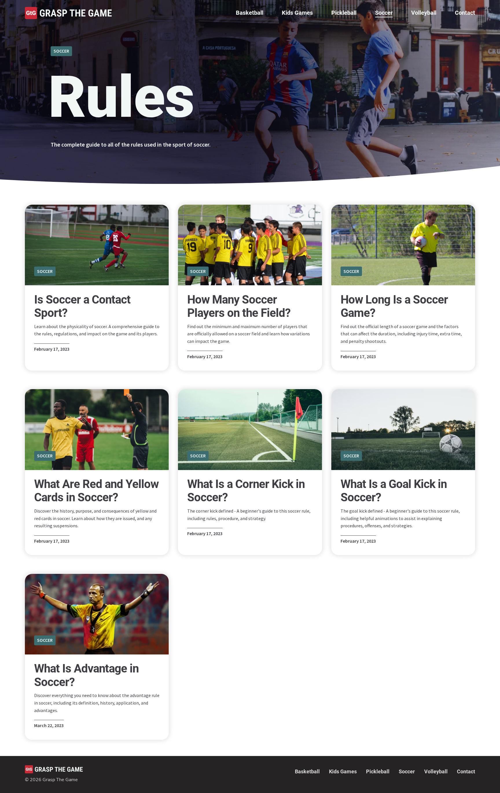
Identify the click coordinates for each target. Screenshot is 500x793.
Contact (465, 12)
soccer (384, 12)
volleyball (423, 12)
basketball (249, 12)
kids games (297, 12)
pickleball (343, 12)
